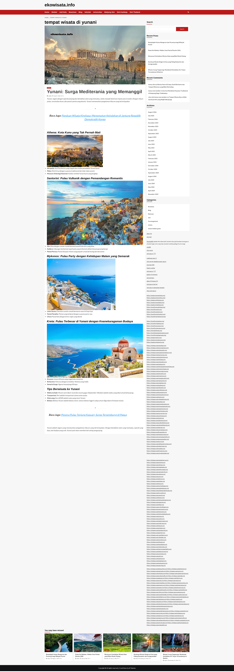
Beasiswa (72, 12)
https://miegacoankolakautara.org (174, 601)
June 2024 (151, 183)
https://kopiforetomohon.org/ (156, 314)
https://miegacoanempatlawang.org (158, 404)
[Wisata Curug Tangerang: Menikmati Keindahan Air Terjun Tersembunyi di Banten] (175, 642)
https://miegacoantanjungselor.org (157, 608)
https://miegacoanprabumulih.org (157, 576)
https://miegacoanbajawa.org (156, 364)
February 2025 (152, 158)
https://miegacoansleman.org (174, 615)
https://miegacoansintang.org (156, 573)
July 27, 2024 (57, 96)
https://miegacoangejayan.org (177, 569)
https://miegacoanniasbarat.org (157, 380)
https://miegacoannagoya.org (156, 618)
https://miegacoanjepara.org (156, 497)
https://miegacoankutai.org (155, 418)
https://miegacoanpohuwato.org (157, 350)
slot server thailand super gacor (156, 261)
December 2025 (153, 123)
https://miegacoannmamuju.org (156, 376)
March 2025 (152, 155)
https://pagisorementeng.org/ (156, 295)
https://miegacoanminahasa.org (175, 613)
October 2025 (152, 130)
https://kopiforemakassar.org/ (156, 316)
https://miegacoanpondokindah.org (158, 594)
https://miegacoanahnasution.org (157, 569)
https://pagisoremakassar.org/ (156, 340)
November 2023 (153, 194)
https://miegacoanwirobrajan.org (157, 623)
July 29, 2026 (84, 658)
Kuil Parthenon (60, 168)
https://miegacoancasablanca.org (157, 535)
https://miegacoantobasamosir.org (157, 394)
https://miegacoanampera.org (156, 585)
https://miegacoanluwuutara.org (157, 392)
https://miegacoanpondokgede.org (177, 597)
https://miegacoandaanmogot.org (157, 521)
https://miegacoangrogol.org (178, 594)
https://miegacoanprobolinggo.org (157, 507)
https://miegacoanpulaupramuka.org (176, 573)
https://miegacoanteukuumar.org (157, 563)
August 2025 (152, 137)
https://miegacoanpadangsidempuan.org (159, 490)
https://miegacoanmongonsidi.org (176, 618)
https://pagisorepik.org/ (154, 337)
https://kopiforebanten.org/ (155, 321)
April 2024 (151, 190)
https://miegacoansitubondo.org (157, 547)
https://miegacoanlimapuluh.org (157, 432)
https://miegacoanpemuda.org (156, 571)
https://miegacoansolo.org (155, 476)
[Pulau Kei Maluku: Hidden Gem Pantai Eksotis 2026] (88, 642)
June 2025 (151, 144)
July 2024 (151, 180)
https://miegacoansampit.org (156, 495)
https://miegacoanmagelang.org (157, 467)
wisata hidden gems (154, 228)
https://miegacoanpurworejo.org (157, 413)
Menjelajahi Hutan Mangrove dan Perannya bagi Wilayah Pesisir (166, 43)
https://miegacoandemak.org (156, 427)
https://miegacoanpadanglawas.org (158, 488)
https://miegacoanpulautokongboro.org (159, 352)
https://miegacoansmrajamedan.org (158, 453)
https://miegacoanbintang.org (156, 359)
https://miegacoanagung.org (155, 578)
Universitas (97, 12)
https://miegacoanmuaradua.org (179, 604)
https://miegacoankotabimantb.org (158, 590)
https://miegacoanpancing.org (156, 565)
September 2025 (153, 133)
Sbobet (54, 12)
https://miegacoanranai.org (172, 580)
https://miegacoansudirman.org (156, 523)
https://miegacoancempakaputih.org (158, 437)
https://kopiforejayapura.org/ (156, 328)
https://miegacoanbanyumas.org (157, 355)
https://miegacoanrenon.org (174, 571)
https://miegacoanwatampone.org (157, 409)
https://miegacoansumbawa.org (157, 416)
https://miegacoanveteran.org (156, 474)
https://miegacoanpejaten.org (156, 528)
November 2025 (153, 126)
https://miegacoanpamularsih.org (157, 472)
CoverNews (123, 668)
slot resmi (150, 250)
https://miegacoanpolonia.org (156, 462)
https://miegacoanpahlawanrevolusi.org (159, 444)
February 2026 (152, 119)
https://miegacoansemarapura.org (157, 509)
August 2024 (152, 176)
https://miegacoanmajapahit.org (157, 625)
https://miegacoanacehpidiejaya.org (158, 423)
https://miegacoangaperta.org (180, 620)
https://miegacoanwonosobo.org (177, 583)
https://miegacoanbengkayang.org (157, 434)
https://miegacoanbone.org (155, 516)
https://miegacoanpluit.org (155, 601)
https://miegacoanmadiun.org (156, 448)
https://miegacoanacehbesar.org (157, 390)
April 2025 (151, 151)
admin (50, 96)
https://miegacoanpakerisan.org (157, 446)
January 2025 (152, 162)
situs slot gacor (151, 291)
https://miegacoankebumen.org (156, 512)
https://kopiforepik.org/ (154, 309)
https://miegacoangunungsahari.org (158, 439)
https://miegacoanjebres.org (156, 479)
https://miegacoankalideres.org (156, 597)
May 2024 (151, 187)
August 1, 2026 (55, 658)
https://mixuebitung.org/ (154, 330)
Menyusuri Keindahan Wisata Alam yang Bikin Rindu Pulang (167, 56)
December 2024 (153, 165)
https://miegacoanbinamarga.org (176, 585)
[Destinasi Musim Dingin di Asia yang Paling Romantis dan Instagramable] (146, 642)
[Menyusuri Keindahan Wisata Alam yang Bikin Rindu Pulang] (117, 642)
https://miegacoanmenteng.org (156, 599)
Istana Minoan (59, 379)
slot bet (149, 237)
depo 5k (149, 233)
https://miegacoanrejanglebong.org (158, 399)
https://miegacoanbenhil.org (178, 590)
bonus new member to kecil (157, 91)
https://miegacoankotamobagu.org (158, 369)
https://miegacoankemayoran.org (174, 587)
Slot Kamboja (122, 12)
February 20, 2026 (144, 658)
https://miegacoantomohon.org (156, 540)
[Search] (188, 12)
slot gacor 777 (151, 253)
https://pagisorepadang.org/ (155, 302)
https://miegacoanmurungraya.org (157, 371)
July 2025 (151, 140)
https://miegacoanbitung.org (156, 542)
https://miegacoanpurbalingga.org (157, 486)
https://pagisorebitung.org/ (155, 300)
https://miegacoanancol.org (155, 441)
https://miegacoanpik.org (174, 599)
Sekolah (88, 12)
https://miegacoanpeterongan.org (157, 469)
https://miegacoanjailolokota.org (157, 420)
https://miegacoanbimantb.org (156, 373)
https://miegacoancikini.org (155, 592)
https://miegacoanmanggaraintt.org (158, 378)
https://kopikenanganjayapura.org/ (158, 333)
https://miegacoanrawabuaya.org (174, 592)
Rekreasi (151, 214)
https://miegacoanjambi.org (179, 611)
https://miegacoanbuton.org (155, 397)
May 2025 (151, 148)
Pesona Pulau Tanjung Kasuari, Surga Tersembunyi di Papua (94, 414)
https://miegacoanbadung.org (156, 385)
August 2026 (152, 112)
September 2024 (153, 173)
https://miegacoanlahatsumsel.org (157, 551)
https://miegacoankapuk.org (156, 526)
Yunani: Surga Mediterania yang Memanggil (94, 91)
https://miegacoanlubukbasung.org (158, 604)
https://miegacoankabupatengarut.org (159, 500)
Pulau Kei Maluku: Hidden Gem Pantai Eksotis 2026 (164, 50)
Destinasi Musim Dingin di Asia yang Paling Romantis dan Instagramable (166, 63)
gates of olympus (152, 274)
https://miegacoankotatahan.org (157, 583)
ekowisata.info (60, 4)
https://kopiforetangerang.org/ (156, 335)
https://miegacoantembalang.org (178, 623)
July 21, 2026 (114, 658)
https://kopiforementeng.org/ (156, 307)
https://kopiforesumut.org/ (155, 326)
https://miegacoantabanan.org (156, 387)
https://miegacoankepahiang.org (157, 544)
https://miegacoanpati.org (155, 556)
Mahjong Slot (109, 12)
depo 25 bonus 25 (152, 281)
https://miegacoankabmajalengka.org (158, 514)
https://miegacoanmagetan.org (156, 383)
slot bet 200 (150, 265)
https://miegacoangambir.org (156, 533)
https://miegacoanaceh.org (155, 580)
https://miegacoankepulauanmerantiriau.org (160, 366)
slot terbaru (150, 278)
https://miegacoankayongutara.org (158, 348)
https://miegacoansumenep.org (156, 554)
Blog (80, 12)
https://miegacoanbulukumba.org (157, 357)
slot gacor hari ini (152, 284)
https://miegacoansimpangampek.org (158, 406)
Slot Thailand (135, 12)
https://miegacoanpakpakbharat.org (158, 425)
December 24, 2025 (173, 660)
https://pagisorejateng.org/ (155, 305)
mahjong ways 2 (152, 258)
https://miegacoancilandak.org (156, 537)
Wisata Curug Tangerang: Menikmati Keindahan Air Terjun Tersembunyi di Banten (166, 71)
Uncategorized (153, 221)
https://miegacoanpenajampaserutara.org (160, 606)
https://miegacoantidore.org (173, 578)
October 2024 (152, 169)
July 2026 (151, 115)
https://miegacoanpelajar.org (156, 481)
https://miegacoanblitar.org (155, 504)
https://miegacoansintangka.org (157, 362)
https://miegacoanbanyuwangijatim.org (159, 549)
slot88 (149, 247)
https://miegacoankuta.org (155, 483)
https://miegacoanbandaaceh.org (157, 530)
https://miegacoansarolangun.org (157, 430)
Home (47, 12)
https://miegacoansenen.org (155, 587)
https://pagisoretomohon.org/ (156, 298)
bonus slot (151, 84)
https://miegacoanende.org (176, 576)
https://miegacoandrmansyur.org (157, 451)
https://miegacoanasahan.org (156, 402)
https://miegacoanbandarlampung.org (158, 611)
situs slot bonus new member (157, 97)
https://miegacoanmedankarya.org (157, 460)
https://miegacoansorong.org (156, 613)
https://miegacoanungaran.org (156, 502)
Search (150, 22)
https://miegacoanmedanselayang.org (158, 620)
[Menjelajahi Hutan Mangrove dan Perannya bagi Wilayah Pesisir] (58, 642)
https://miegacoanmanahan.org (156, 345)
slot (149, 217)
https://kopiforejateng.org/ (155, 323)
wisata (49, 87)
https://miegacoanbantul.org (156, 558)
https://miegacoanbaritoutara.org (157, 411)
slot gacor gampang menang (155, 287)
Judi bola (63, 12)
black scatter (151, 268)
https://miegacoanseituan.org (156, 465)
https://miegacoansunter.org (155, 519)
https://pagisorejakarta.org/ (155, 342)
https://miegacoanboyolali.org (156, 493)
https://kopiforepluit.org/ (155, 312)
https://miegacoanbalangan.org (156, 561)
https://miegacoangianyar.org (156, 615)
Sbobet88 (150, 241)
